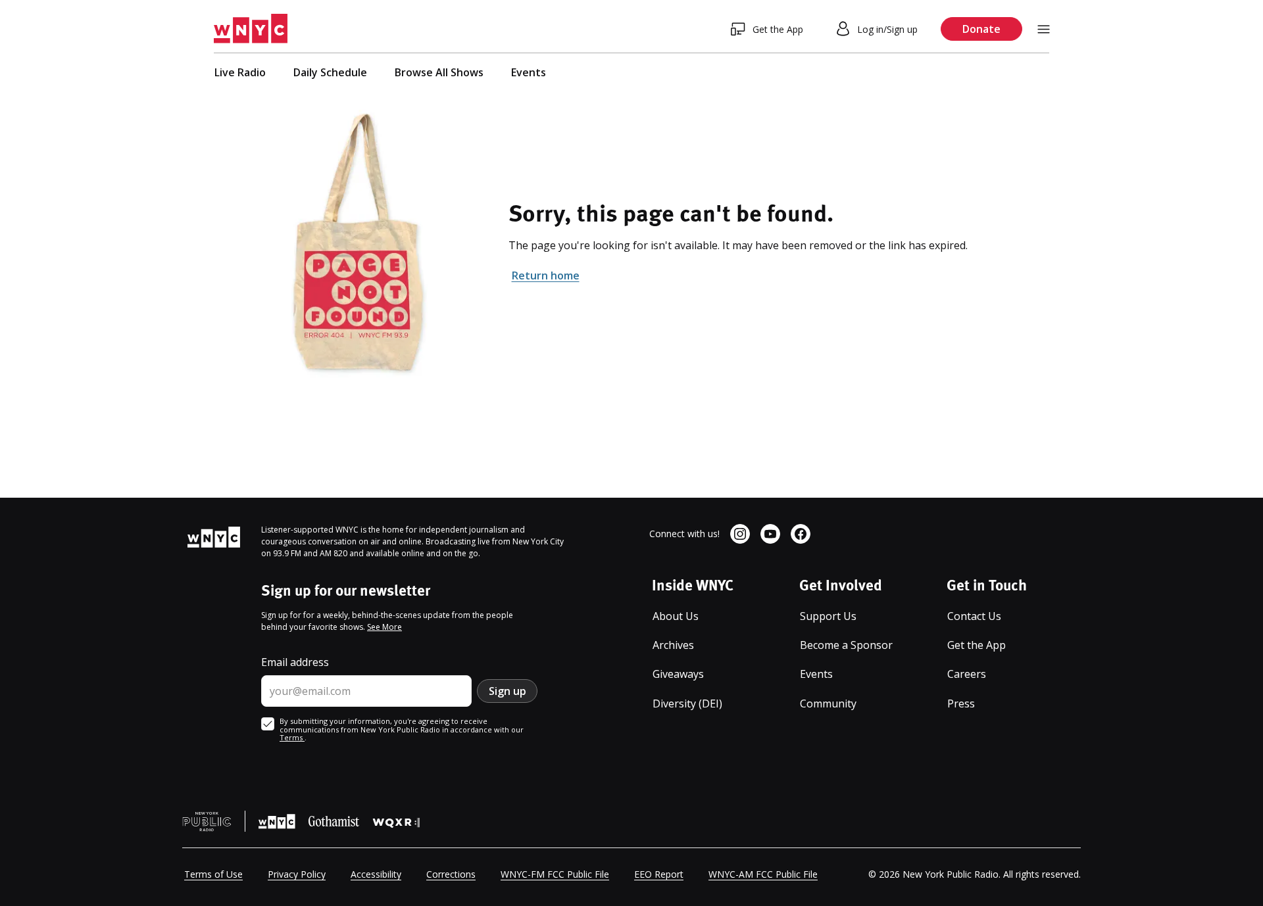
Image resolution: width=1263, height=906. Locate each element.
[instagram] (740, 534)
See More (384, 626)
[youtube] (770, 534)
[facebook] (800, 534)
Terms (292, 737)
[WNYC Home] (250, 29)
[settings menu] (1043, 29)
